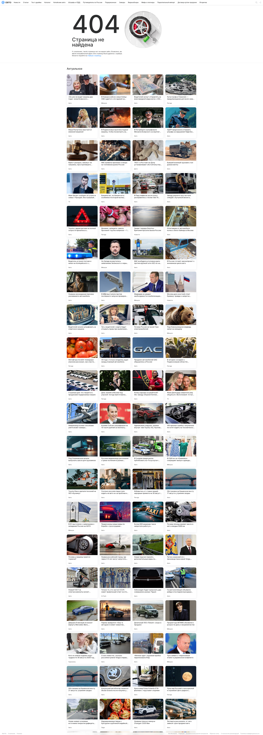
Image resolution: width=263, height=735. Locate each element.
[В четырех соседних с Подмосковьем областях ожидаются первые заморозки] (180, 352)
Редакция (181, 733)
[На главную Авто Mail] (8, 2)
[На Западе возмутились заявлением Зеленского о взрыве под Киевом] (115, 254)
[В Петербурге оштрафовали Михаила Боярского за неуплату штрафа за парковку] (148, 122)
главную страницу (94, 56)
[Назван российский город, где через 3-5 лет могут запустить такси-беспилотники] (115, 550)
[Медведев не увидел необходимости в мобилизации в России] (148, 287)
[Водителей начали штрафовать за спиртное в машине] (82, 319)
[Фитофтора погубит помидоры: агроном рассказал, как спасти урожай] (82, 352)
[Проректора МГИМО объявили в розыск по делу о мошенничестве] (180, 615)
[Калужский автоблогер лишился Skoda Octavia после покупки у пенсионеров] (115, 681)
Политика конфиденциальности (249, 733)
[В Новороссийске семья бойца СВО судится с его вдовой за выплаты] (115, 89)
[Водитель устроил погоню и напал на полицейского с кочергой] (82, 254)
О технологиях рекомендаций (230, 733)
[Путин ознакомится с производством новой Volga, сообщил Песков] (180, 550)
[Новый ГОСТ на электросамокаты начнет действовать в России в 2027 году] (82, 582)
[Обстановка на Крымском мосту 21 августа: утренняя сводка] (82, 681)
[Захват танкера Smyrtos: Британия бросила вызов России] (148, 221)
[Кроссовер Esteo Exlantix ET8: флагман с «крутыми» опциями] (148, 681)
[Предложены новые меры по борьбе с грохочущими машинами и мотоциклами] (115, 517)
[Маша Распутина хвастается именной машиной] (82, 122)
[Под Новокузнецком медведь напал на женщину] (180, 319)
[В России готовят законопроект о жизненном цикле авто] (180, 254)
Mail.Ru (4, 733)
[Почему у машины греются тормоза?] (82, 550)
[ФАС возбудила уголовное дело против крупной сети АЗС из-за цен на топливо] (148, 254)
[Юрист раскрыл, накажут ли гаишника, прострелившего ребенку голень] (82, 155)
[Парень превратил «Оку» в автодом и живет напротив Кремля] (115, 615)
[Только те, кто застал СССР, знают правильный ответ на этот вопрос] (115, 582)
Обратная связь (214, 733)
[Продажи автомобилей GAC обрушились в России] (148, 352)
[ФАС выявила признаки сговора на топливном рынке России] (115, 155)
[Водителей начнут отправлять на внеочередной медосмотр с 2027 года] (148, 89)
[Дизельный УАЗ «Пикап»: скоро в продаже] (148, 615)
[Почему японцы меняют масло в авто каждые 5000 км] (180, 517)
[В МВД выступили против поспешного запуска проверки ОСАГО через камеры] (115, 287)
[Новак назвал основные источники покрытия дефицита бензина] (82, 714)
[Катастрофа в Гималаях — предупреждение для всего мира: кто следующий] (180, 89)
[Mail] (3, 2)
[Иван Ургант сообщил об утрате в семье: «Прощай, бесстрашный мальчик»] (82, 188)
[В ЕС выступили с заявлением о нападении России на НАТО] (82, 517)
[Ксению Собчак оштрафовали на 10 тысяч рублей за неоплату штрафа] (115, 418)
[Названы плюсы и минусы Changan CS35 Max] (148, 714)
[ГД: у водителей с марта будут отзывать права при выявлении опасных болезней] (115, 319)
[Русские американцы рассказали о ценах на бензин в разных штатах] (115, 451)
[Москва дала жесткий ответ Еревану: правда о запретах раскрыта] (180, 287)
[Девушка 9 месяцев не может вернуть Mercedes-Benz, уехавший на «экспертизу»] (82, 615)
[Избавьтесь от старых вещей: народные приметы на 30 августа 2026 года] (148, 484)
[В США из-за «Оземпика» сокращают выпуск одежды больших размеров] (180, 451)
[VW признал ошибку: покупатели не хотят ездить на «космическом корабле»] (180, 418)
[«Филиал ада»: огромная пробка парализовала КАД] (148, 648)
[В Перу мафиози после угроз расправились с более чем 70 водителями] (148, 188)
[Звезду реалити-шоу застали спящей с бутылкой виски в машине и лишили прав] (180, 188)
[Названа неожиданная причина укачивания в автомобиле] (82, 287)
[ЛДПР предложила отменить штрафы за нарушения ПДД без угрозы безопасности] (180, 122)
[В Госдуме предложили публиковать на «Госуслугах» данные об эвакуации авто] (148, 451)
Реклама (19, 733)
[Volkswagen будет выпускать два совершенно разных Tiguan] (148, 582)
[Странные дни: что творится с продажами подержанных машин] (82, 385)
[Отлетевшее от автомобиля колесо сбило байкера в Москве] (180, 221)
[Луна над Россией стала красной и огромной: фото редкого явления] (180, 681)
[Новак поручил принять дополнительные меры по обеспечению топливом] (148, 550)
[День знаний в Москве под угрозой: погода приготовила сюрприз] (115, 385)
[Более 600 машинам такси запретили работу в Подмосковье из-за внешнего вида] (148, 517)
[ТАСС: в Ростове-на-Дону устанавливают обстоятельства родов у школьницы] (148, 155)
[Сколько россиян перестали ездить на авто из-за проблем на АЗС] (115, 484)
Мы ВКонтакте (172, 733)
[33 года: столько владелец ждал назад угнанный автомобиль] (115, 352)
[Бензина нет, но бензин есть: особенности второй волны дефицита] (115, 188)
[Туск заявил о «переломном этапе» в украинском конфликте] (180, 648)
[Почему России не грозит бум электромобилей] (148, 319)
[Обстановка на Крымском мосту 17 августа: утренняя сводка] (180, 484)
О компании (11, 733)
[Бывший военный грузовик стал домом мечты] (180, 155)
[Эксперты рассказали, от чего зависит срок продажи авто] (180, 714)
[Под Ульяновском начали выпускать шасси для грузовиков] (82, 451)
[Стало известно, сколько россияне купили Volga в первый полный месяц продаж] (115, 648)
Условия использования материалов (197, 733)
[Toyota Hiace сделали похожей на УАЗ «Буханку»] (82, 484)
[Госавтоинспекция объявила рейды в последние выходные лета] (180, 582)
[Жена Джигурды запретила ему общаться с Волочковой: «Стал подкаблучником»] (180, 385)
